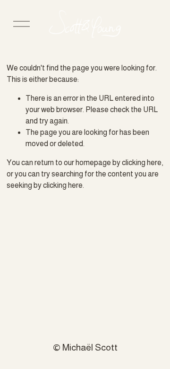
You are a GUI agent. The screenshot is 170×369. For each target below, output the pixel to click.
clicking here (142, 162)
